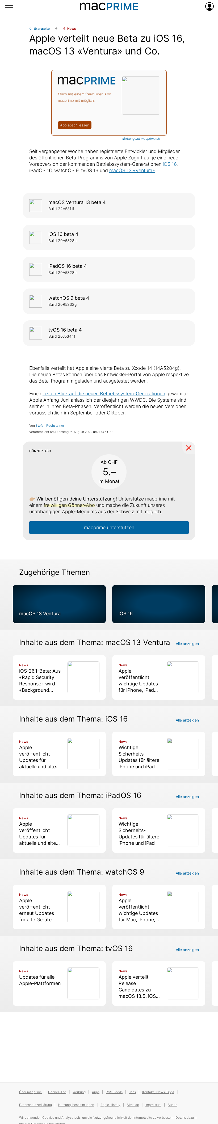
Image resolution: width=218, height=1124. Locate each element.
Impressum (153, 1105)
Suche (172, 1105)
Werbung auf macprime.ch (140, 139)
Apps (95, 1092)
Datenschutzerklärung (35, 1105)
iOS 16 (170, 164)
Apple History (110, 1105)
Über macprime (30, 1092)
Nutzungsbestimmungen (76, 1105)
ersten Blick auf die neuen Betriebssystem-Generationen (104, 393)
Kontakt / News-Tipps (158, 1092)
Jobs (132, 1092)
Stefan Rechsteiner (50, 425)
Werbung (79, 1092)
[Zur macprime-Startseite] (109, 6)
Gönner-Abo (57, 1092)
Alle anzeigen (187, 643)
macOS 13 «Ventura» (132, 170)
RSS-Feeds (114, 1092)
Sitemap (133, 1105)
